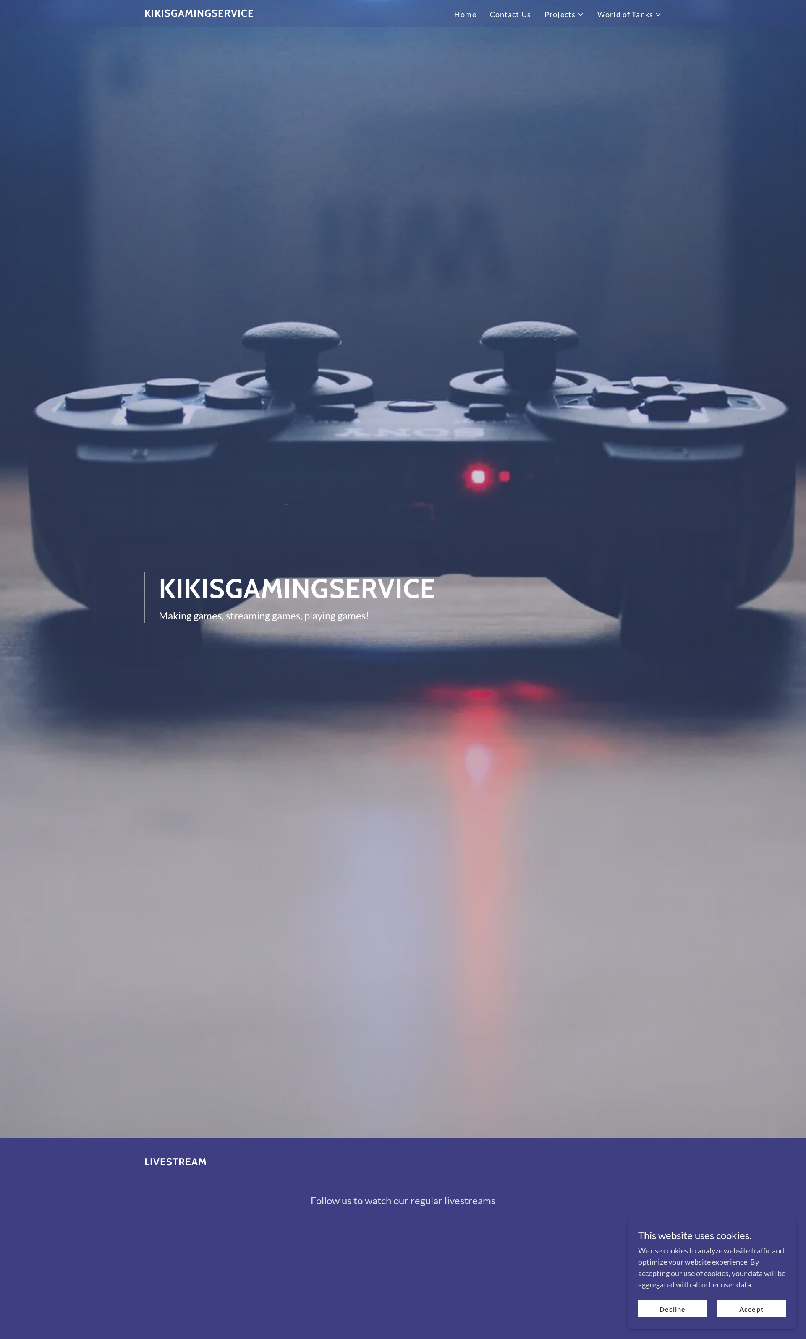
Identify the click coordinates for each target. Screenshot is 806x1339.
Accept (751, 1309)
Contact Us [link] (510, 14)
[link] (199, 13)
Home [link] (465, 14)
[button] (564, 14)
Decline (672, 1309)
